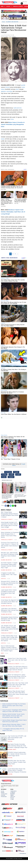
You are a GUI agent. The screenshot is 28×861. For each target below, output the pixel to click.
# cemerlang (8, 472)
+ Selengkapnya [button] (22, 853)
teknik (2, 139)
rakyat (2, 89)
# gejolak (16, 472)
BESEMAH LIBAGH (12, 794)
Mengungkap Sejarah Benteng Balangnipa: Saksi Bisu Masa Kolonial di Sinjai (9, 618)
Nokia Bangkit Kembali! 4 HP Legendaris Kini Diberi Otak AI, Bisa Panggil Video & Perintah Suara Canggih (9, 524)
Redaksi (2, 792)
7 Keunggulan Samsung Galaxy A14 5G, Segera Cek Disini (12, 729)
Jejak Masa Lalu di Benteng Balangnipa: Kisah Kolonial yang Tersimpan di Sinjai (9, 610)
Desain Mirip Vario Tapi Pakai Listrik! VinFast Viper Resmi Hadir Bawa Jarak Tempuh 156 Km (18, 684)
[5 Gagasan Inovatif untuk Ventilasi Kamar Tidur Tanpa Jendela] (23, 575)
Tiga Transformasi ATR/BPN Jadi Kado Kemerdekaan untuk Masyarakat (17, 737)
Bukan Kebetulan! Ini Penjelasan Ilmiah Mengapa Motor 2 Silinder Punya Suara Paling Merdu (10, 535)
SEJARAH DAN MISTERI (12, 22)
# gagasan (11, 477)
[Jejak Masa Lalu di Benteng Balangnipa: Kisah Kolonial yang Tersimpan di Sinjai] (23, 611)
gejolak (23, 85)
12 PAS (12, 799)
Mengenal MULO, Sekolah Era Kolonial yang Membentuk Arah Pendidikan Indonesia (9, 583)
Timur (12, 119)
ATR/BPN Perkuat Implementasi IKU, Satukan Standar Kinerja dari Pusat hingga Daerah (17, 754)
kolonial (7, 87)
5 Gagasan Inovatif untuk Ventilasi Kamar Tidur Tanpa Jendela (9, 574)
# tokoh (11, 474)
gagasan (3, 91)
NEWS (2, 6)
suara (23, 87)
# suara (4, 477)
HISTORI (8, 6)
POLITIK (12, 798)
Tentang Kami (4, 794)
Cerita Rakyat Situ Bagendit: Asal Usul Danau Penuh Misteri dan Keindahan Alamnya (10, 601)
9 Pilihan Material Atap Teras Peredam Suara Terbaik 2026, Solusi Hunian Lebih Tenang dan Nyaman (9, 638)
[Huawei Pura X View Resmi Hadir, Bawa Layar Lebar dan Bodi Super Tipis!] (3, 661)
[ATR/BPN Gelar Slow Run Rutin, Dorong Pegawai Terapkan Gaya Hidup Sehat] (3, 763)
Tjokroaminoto (17, 108)
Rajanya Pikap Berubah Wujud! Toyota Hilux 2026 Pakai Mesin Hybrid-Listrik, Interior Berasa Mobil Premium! (18, 693)
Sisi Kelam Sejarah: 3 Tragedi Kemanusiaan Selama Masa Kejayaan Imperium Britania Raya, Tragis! (9, 565)
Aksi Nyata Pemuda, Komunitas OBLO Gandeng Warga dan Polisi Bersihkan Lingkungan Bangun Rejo (17, 745)
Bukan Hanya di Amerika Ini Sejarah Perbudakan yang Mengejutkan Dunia (13, 125)
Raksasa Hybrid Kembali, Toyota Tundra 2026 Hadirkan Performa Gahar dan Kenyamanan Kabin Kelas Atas (12, 715)
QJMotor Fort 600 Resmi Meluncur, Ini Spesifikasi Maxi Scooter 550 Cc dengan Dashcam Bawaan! (18, 668)
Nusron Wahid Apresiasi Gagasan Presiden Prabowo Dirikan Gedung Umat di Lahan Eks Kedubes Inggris (9, 648)
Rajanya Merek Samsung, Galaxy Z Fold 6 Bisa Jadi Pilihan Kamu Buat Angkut (13, 725)
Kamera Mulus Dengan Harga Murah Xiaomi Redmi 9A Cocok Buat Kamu (14, 721)
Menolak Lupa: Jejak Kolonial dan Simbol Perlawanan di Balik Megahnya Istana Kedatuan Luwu (9, 555)
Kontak (2, 791)
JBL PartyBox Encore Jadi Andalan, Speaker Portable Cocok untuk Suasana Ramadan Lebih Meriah (9, 628)
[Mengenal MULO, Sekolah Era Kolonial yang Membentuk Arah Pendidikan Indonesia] (23, 584)
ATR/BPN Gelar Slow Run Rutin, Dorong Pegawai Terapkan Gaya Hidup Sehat (17, 762)
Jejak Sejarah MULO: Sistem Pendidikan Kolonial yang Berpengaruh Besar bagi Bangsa (9, 592)
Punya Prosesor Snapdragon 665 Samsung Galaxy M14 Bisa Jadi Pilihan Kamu (14, 710)
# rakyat (18, 474)
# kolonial (4, 474)
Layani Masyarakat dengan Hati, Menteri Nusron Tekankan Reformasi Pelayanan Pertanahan (17, 770)
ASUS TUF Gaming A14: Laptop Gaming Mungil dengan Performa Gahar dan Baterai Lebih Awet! (17, 676)
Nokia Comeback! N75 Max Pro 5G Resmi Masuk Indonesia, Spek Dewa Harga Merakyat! (13, 705)
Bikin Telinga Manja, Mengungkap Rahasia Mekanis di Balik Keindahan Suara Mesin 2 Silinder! (9, 514)
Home (3, 22)
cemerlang (9, 91)
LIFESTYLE (12, 796)
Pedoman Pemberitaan (4, 796)
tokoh (17, 89)
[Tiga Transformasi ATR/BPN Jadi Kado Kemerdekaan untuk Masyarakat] (3, 738)
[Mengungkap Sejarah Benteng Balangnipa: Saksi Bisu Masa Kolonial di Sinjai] (23, 619)
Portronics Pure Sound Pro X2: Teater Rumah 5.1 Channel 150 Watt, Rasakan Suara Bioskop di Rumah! (9, 545)
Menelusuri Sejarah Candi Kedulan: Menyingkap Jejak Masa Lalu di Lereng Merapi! (13, 212)
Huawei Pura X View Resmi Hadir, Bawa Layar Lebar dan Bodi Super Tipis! (17, 660)
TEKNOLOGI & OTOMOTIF (18, 6)
